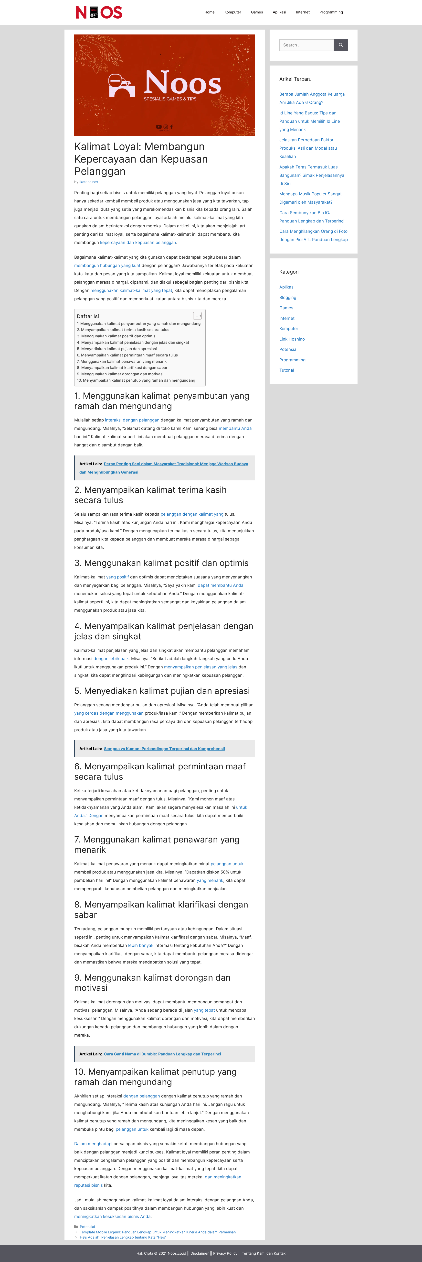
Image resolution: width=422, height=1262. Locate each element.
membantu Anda (235, 428)
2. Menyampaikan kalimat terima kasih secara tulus (123, 329)
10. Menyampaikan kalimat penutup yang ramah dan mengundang (136, 380)
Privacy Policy (225, 1253)
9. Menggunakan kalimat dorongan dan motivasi (120, 374)
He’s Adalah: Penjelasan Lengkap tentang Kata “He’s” (123, 1237)
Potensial (87, 1227)
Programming (331, 12)
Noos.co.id (177, 1253)
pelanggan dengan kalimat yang (192, 514)
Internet (303, 12)
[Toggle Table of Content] (195, 316)
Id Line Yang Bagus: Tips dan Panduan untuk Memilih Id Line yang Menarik (309, 121)
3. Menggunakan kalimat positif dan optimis (116, 336)
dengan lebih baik (111, 658)
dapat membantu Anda (220, 585)
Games (257, 12)
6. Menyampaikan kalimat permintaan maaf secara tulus (127, 355)
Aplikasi (279, 12)
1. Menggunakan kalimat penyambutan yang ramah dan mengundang (138, 323)
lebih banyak (140, 945)
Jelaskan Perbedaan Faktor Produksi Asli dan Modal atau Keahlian (308, 148)
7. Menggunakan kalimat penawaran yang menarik (122, 361)
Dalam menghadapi (93, 1143)
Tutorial (286, 370)
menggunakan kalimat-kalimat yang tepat (131, 290)
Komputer (232, 12)
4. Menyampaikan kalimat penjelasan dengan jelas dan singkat (133, 342)
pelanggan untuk (227, 863)
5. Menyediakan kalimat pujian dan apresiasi (117, 348)
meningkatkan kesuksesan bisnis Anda (112, 1216)
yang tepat (204, 1010)
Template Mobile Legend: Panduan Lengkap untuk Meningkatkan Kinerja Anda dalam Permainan (158, 1232)
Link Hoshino (292, 339)
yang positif (117, 577)
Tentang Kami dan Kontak (263, 1253)
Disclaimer (199, 1253)
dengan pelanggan (141, 1096)
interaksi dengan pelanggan (132, 420)
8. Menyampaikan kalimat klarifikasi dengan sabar (122, 367)
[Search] (341, 45)
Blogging (287, 297)
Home (209, 12)
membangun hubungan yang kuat (107, 265)
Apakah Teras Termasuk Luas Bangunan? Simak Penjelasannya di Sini (311, 175)
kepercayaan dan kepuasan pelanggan (138, 242)
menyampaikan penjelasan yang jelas (200, 666)
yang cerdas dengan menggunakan (109, 713)
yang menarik (210, 880)
